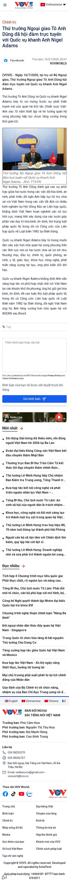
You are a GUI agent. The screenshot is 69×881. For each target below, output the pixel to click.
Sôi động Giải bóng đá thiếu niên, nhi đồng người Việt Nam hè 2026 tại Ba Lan (36, 440)
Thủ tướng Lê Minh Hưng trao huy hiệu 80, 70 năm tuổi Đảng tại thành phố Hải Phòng (35, 527)
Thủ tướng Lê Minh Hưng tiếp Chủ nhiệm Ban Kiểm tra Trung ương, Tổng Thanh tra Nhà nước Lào (35, 478)
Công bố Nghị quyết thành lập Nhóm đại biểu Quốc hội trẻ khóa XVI (33, 603)
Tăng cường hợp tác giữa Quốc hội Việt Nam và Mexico (33, 653)
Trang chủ (8, 806)
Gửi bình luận (31, 399)
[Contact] (4, 876)
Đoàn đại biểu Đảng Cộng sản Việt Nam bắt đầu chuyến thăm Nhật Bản (36, 453)
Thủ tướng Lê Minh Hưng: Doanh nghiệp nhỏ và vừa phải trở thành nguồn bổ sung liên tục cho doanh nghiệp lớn (34, 552)
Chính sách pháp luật (49, 848)
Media (6, 834)
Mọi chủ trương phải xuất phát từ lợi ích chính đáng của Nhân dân (34, 677)
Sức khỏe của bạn (13, 841)
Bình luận (8, 813)
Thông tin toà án (46, 827)
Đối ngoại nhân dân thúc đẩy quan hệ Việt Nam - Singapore (31, 628)
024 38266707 (16, 757)
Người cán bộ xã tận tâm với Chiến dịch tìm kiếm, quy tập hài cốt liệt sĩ (36, 540)
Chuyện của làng (46, 813)
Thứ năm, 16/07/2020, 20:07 (49, 59)
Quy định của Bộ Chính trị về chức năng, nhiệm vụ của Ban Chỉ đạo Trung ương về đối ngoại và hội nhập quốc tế (34, 690)
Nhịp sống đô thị (12, 827)
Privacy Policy (54, 376)
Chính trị (9, 22)
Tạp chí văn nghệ (12, 855)
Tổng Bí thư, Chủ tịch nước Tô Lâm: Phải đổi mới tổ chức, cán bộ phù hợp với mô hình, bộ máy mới (33, 591)
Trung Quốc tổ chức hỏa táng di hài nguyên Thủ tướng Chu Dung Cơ (32, 640)
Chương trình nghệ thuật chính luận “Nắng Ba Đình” (34, 615)
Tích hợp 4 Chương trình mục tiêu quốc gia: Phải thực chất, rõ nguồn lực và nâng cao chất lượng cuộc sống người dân (32, 578)
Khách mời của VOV (48, 841)
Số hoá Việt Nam (12, 848)
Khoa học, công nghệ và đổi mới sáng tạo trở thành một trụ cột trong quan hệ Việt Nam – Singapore (35, 515)
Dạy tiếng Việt (44, 806)
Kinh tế (40, 820)
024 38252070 (16, 752)
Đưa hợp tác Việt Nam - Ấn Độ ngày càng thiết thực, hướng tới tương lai (31, 665)
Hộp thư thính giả (46, 834)
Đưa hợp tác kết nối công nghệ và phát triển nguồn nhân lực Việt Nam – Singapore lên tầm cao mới (33, 490)
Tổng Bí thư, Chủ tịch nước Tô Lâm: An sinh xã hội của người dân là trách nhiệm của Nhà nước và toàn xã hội (34, 502)
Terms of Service (10, 378)
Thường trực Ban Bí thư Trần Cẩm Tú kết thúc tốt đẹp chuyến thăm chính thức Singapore (34, 465)
